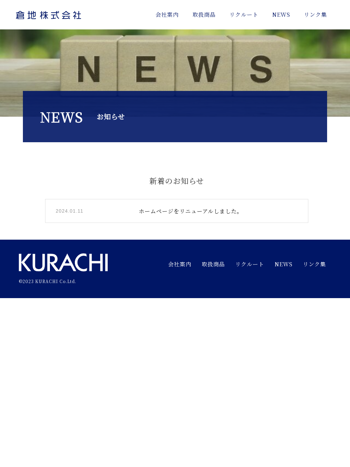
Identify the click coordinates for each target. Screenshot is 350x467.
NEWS (281, 14)
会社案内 (167, 14)
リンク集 (315, 14)
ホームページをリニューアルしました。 (191, 211)
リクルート (243, 14)
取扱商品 (204, 14)
